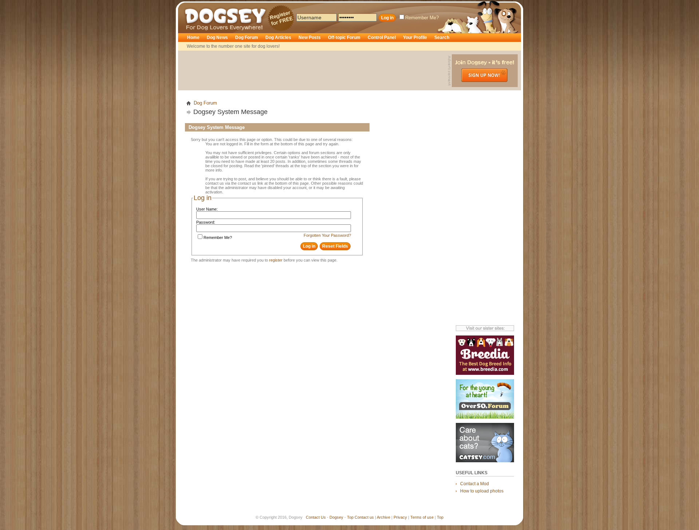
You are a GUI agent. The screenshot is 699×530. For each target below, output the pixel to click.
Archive (383, 517)
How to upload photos (481, 491)
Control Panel (382, 37)
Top (350, 517)
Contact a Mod (474, 483)
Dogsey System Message (230, 111)
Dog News (217, 37)
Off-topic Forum (344, 37)
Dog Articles (278, 37)
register (276, 260)
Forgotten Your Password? (327, 235)
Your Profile (415, 37)
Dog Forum (246, 37)
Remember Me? (422, 17)
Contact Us (316, 517)
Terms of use (422, 517)
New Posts (310, 37)
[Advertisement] (313, 70)
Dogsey (194, 5)
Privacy (400, 517)
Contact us (364, 517)
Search (441, 37)
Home (193, 37)
